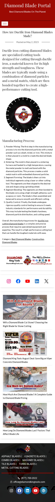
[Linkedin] (27, 490)
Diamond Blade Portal (27, 5)
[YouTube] (27, 281)
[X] (46, 281)
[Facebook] (18, 281)
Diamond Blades (9, 242)
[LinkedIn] (37, 281)
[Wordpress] (43, 490)
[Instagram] (8, 281)
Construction (38, 239)
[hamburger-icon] (4, 23)
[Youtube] (35, 490)
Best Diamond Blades (21, 239)
